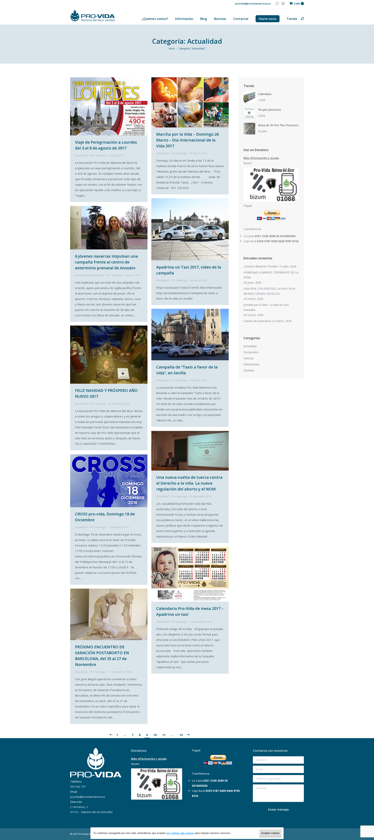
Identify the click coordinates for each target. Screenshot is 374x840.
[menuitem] (155, 19)
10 (155, 735)
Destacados (251, 352)
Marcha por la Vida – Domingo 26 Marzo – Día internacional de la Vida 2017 (187, 140)
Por (98, 155)
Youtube (248, 370)
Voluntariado (96, 275)
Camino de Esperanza (257, 321)
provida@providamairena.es (253, 3)
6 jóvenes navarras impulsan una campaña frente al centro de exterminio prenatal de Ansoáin (106, 262)
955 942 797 (78, 786)
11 (164, 735)
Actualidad (81, 155)
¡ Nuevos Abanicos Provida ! (261, 266)
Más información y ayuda (261, 158)
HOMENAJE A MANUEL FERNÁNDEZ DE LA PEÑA (270, 275)
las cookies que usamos (180, 833)
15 (181, 735)
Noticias (248, 358)
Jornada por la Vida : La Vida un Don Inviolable (266, 307)
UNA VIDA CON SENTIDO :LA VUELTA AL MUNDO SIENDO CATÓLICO (269, 291)
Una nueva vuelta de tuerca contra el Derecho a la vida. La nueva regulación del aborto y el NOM (189, 483)
